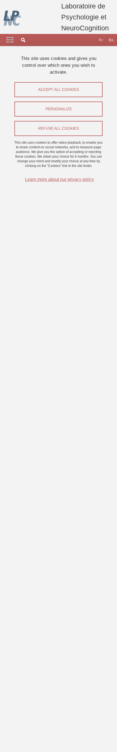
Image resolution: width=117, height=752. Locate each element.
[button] (23, 40)
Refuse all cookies (58, 128)
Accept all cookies (58, 89)
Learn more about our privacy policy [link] (59, 179)
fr (101, 40)
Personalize (58, 109)
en (111, 40)
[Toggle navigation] (10, 40)
